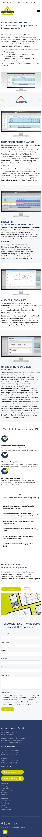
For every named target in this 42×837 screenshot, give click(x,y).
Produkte (5, 784)
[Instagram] (5, 824)
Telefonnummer (7, 667)
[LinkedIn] (13, 824)
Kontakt (4, 795)
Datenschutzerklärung (22, 695)
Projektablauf (6, 801)
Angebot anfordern (11, 589)
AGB (3, 805)
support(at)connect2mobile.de (13, 738)
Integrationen (6, 788)
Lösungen (5, 786)
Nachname (5, 642)
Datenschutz (6, 692)
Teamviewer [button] (10, 772)
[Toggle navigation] (39, 11)
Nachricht (5, 675)
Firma (3, 650)
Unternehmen (6, 790)
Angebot (4, 798)
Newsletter (5, 803)
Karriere (4, 792)
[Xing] (9, 824)
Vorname (5, 634)
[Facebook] (2, 824)
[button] (2, 99)
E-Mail (4, 659)
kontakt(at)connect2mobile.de (13, 740)
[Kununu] (17, 823)
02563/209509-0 (15, 742)
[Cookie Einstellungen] (5, 832)
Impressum (5, 807)
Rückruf (27, 589)
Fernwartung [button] (10, 778)
